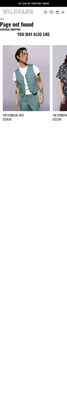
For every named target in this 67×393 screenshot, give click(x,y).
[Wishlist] (51, 12)
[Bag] (57, 12)
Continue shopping (10, 29)
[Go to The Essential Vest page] (26, 78)
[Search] (45, 12)
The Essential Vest (13, 115)
